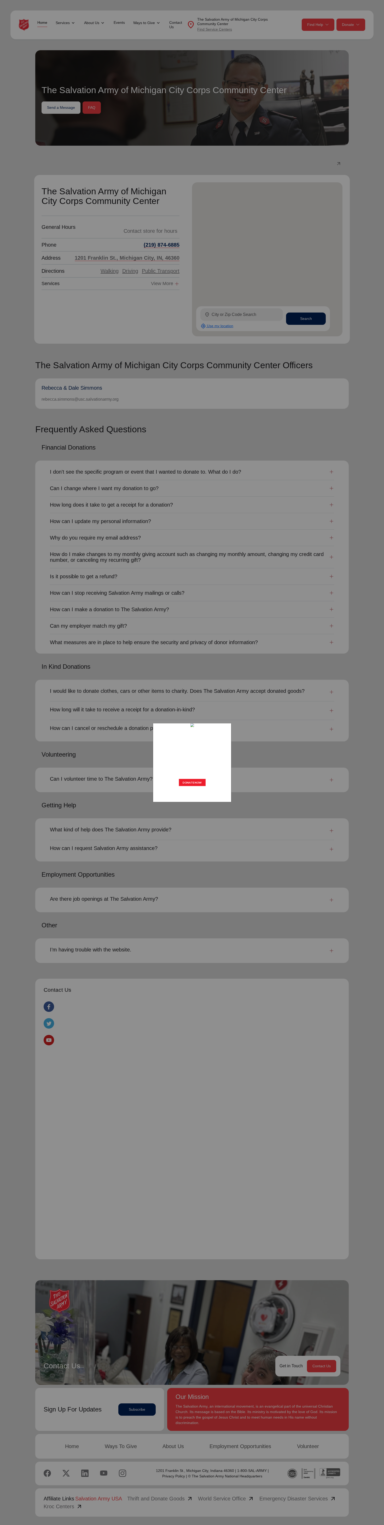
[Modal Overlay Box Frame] (192, 762)
